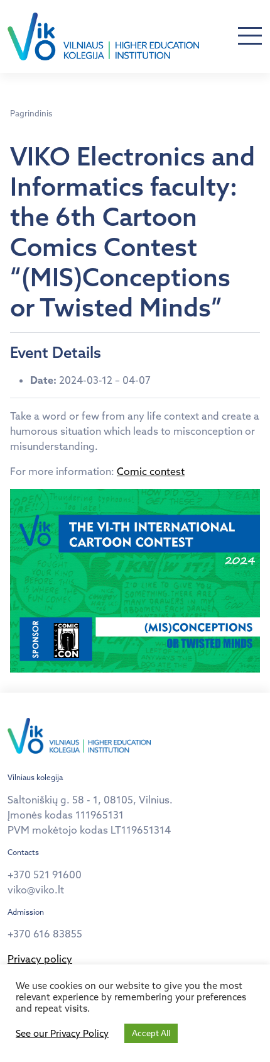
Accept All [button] (151, 1033)
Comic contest (151, 471)
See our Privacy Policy (62, 1033)
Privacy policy (40, 959)
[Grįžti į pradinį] (103, 36)
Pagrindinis (31, 113)
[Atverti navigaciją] (249, 36)
